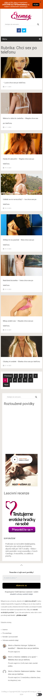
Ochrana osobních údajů (10, 640)
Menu (4, 39)
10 (25, 380)
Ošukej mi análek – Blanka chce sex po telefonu (21, 361)
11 (31, 380)
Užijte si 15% (8, 2)
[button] (39, 694)
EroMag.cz (5, 691)
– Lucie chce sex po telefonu (14, 83)
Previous (8, 376)
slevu (16, 2)
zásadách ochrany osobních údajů (21, 594)
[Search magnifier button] (38, 24)
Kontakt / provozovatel (10, 637)
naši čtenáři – (16, 615)
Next (6, 385)
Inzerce (5, 629)
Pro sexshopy (7, 633)
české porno (30, 544)
